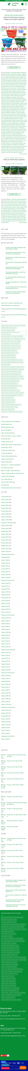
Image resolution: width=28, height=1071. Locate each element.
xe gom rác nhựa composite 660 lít (15, 78)
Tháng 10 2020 (5, 675)
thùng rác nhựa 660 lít (5, 103)
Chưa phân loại (5, 467)
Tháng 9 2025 (4, 528)
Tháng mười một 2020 (7, 672)
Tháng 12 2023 (5, 577)
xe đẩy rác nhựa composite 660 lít (10, 130)
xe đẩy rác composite (10, 112)
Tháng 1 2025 (4, 551)
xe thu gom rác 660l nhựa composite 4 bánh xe (16, 98)
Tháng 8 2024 (4, 557)
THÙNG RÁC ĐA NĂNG (15, 74)
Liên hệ (12, 1066)
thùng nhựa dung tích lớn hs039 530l (9, 955)
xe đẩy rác (7, 140)
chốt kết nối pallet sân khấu (7, 325)
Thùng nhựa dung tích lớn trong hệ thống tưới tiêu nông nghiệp (15, 268)
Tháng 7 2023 (4, 592)
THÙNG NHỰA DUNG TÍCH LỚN (10, 488)
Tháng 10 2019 (5, 710)
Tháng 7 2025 (4, 534)
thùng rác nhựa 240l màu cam (8, 976)
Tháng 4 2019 (4, 727)
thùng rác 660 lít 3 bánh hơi (9, 213)
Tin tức (23, 1065)
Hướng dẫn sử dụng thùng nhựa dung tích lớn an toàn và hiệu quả (15, 253)
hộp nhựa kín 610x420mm (20, 924)
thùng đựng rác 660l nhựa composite (18, 126)
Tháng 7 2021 (4, 655)
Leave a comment (23, 153)
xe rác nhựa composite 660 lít (12, 123)
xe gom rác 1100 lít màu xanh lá (8, 997)
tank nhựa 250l (19, 938)
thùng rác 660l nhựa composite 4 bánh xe (17, 210)
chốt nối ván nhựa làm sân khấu (8, 330)
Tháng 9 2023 (4, 586)
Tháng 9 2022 (4, 620)
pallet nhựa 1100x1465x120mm (9, 357)
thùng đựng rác (8, 97)
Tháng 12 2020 (5, 669)
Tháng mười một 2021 (7, 649)
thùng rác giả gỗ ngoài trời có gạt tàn (9, 962)
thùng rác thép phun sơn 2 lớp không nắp (10, 988)
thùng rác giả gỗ (22, 959)
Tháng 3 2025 (4, 545)
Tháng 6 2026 (4, 502)
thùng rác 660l (13, 204)
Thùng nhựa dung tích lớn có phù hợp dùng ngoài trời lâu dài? (15, 273)
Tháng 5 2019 (4, 724)
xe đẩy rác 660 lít (22, 140)
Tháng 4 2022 (4, 635)
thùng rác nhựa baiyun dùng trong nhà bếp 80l (11, 404)
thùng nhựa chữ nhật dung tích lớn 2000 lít (11, 952)
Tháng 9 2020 (4, 678)
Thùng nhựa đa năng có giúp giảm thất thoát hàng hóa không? (16, 248)
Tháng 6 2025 (4, 537)
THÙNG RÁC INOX (6, 427)
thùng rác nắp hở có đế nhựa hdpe (9, 983)
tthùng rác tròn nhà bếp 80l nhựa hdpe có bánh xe (12, 411)
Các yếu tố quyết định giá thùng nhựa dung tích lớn (15, 278)
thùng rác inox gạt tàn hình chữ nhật (9, 966)
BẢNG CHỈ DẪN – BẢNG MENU (9, 470)
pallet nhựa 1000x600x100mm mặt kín (10, 352)
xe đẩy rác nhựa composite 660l (7, 81)
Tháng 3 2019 (4, 730)
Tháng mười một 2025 (7, 522)
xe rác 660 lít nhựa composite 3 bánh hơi (14, 217)
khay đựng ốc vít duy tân (19, 338)
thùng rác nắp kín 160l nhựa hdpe (9, 985)
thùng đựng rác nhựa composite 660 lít (11, 109)
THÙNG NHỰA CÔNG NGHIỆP (9, 421)
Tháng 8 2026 (4, 496)
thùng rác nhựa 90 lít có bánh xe (8, 400)
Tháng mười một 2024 (7, 554)
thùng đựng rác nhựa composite (7, 106)
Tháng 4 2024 (4, 568)
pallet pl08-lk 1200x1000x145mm (9, 388)
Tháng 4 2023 (4, 600)
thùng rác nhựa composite (6, 150)
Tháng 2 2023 (4, 606)
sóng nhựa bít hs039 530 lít (7, 929)
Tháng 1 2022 (4, 643)
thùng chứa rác (7, 89)
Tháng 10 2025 (5, 525)
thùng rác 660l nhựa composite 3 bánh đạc (14, 117)
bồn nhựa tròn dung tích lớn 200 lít (9, 919)
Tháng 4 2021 (4, 661)
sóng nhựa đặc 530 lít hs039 (8, 931)
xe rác (12, 146)
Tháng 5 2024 (4, 566)
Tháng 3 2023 (4, 603)
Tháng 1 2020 (4, 701)
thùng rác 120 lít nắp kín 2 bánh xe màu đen (11, 390)
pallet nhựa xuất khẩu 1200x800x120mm (10, 381)
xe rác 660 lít (4, 127)
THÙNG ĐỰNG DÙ (6, 441)
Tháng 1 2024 (4, 574)
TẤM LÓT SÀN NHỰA (7, 433)
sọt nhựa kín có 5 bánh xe (7, 936)
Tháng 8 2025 (4, 531)
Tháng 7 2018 (4, 739)
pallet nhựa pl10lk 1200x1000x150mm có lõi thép (12, 376)
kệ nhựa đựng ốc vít (6, 343)
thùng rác (23, 75)
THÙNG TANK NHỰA (7, 476)
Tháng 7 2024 (4, 560)
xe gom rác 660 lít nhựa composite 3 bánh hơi (15, 149)
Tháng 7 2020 (4, 684)
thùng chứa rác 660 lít (16, 75)
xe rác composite (10, 127)
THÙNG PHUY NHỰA (7, 482)
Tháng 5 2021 (4, 658)
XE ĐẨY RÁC (8, 72)
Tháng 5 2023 (4, 597)
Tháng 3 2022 (4, 638)
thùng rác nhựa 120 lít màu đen (8, 402)
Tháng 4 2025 (4, 543)
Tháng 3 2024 (4, 571)
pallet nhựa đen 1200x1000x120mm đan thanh (12, 385)
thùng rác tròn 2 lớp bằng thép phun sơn (10, 990)
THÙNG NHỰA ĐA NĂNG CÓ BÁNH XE (11, 473)
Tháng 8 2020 (4, 681)
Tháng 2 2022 (4, 641)
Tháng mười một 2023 (7, 580)
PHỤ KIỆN (4, 485)
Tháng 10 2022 (5, 618)
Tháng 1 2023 (4, 609)
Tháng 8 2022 (4, 623)
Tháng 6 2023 (4, 594)
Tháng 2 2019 (4, 733)
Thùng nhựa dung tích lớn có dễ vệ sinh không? (16, 282)
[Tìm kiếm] (22, 4)
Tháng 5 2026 (4, 505)
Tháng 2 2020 (4, 698)
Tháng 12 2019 (5, 704)
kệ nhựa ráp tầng (16, 341)
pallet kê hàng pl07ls (6, 345)
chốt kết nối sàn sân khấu (19, 325)
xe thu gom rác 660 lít (14, 140)
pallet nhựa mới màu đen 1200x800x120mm (11, 374)
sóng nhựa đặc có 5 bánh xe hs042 (9, 933)
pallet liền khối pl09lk (6, 350)
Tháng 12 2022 (5, 612)
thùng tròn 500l (5, 992)
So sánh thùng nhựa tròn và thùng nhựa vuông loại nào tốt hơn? (16, 287)
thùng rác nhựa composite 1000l (8, 978)
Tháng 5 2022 (4, 632)
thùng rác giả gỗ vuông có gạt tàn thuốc (10, 964)
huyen (21, 23)
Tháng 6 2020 (4, 687)
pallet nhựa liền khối (6, 364)
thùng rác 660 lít (18, 94)
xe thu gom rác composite (15, 89)
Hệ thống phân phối (14, 1065)
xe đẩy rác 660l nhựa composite (15, 92)
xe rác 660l (6, 204)
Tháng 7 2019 (4, 719)
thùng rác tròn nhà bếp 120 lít (8, 409)
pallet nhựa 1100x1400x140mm (9, 355)
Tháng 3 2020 (4, 695)
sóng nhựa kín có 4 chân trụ (20, 929)
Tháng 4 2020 (4, 693)
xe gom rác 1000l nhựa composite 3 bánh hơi (11, 995)
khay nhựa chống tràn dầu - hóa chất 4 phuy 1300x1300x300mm (11, 333)
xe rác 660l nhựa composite (9, 147)
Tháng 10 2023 (5, 583)
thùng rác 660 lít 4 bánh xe (14, 205)
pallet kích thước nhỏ (16, 345)
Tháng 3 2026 (4, 511)
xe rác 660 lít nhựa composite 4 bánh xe (12, 114)
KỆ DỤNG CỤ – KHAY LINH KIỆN (10, 464)
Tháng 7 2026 (4, 499)
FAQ (16, 1066)
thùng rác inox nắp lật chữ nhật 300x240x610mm (12, 969)
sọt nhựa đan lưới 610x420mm (8, 938)
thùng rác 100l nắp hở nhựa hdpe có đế (10, 959)
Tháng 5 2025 (4, 540)
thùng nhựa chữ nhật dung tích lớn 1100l (10, 950)
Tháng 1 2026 (4, 516)
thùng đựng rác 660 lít (14, 77)
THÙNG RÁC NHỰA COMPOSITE (18, 199)
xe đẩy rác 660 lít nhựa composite (8, 100)
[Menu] (2, 4)
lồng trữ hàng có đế (15, 343)
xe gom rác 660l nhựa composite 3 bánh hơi (15, 101)
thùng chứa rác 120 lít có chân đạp (9, 943)
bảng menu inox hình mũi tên (8, 917)
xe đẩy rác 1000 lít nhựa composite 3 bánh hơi (11, 999)
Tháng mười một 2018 (7, 736)
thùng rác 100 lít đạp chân (20, 957)
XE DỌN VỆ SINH (5, 453)
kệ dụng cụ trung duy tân (7, 341)
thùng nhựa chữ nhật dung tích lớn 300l (10, 945)
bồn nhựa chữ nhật (19, 917)
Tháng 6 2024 (4, 563)
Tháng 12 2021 (5, 646)
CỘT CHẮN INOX (5, 479)
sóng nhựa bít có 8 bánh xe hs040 (16, 926)
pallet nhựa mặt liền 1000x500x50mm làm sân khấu (13, 369)
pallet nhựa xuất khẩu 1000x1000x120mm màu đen (13, 378)
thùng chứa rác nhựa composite (12, 120)
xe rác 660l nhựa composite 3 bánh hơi (14, 152)
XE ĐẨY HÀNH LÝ (5, 424)
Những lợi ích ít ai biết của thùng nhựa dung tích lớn (16, 258)
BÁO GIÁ (23, 1067)
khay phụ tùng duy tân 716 (7, 338)
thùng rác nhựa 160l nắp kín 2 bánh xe (10, 973)
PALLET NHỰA (5, 462)
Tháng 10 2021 (5, 652)
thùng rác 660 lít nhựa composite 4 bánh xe (17, 104)
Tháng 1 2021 (4, 667)
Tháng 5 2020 (4, 690)
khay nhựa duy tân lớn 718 (7, 336)
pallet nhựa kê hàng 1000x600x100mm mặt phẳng (12, 362)
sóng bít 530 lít (5, 926)
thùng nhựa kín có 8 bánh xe (7, 957)
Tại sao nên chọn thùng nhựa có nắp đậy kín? (16, 263)
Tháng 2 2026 (4, 514)
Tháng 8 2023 (4, 589)
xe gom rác (13, 132)
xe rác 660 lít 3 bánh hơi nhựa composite (14, 214)
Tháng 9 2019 (4, 713)
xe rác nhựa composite (21, 80)
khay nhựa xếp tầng (18, 336)
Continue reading (14, 67)
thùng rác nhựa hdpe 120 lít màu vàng (9, 407)
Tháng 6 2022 (4, 629)
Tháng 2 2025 (4, 548)
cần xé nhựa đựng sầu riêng (7, 924)
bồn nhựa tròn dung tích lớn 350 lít (9, 922)
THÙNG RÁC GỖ (5, 447)
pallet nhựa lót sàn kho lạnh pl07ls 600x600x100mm (13, 367)
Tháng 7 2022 (4, 626)
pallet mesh (14, 350)
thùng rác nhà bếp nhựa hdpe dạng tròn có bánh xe (12, 395)
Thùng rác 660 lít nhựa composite (14, 159)
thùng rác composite (15, 103)
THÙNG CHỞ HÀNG (6, 459)
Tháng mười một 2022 (7, 615)
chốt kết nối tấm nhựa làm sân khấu (9, 327)
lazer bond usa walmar (7, 303)
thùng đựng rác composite (6, 141)
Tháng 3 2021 (4, 664)
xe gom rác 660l (15, 220)
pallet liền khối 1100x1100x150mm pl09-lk (11, 348)
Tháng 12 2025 (5, 519)
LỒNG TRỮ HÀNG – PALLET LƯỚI (10, 436)
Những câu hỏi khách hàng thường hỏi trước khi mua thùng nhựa (16, 292)
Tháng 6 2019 (4, 721)
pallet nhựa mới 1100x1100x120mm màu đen (11, 371)
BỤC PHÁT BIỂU (5, 430)
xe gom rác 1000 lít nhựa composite (17, 992)
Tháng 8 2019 (4, 716)
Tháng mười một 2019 (7, 707)
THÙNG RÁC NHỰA (15, 72)
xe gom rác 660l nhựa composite (10, 144)
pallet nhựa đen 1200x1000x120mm (9, 383)
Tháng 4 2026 (4, 508)
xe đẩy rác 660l (20, 219)
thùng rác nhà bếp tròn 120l (7, 397)
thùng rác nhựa (18, 81)
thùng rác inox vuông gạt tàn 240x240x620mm (12, 971)
